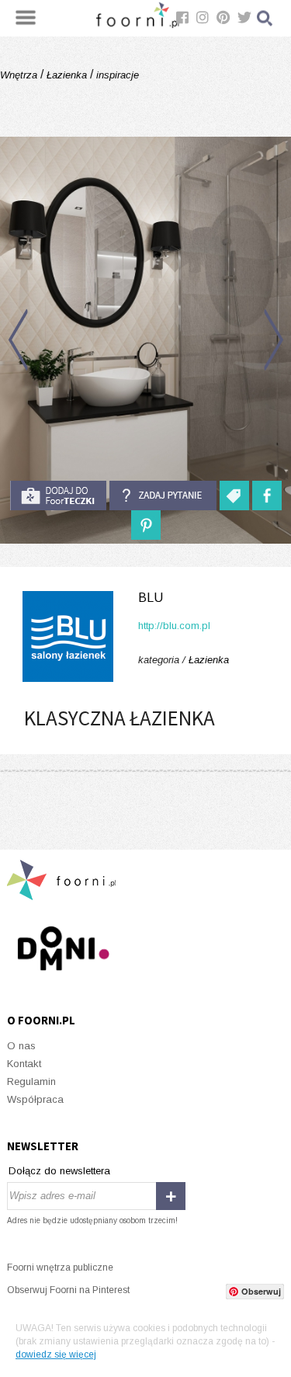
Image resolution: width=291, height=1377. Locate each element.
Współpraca (35, 1099)
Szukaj (265, 18)
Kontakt (24, 1063)
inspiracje (116, 75)
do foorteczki (58, 495)
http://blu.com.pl (174, 625)
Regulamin (31, 1081)
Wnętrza (20, 75)
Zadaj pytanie (163, 495)
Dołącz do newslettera (59, 1171)
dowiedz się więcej (56, 1354)
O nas (21, 1046)
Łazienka (66, 75)
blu (150, 597)
